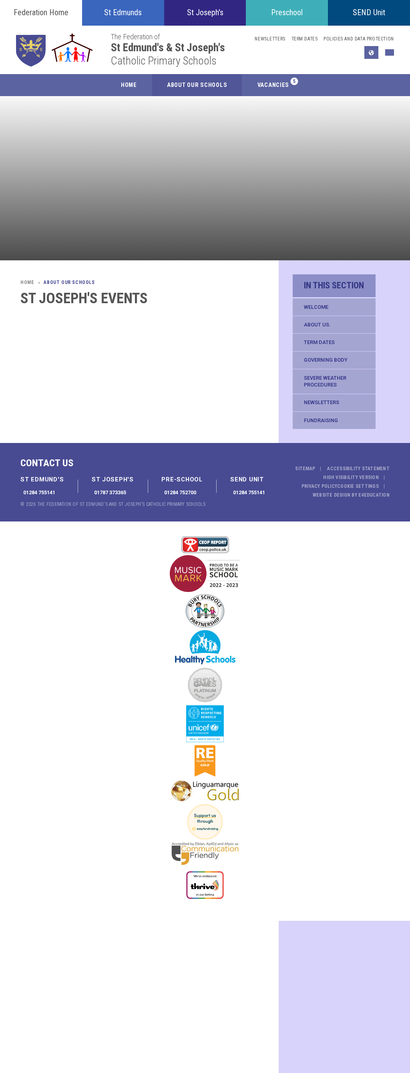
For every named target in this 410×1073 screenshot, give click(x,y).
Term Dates (319, 342)
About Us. (317, 325)
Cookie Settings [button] (358, 486)
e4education (374, 495)
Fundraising (321, 420)
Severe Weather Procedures (325, 381)
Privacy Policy (319, 486)
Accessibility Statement (358, 468)
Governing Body (326, 360)
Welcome (316, 307)
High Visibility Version (350, 477)
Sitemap (305, 468)
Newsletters (321, 402)
